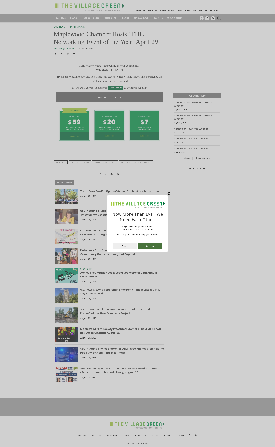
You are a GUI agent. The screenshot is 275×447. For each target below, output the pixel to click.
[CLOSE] (168, 193)
